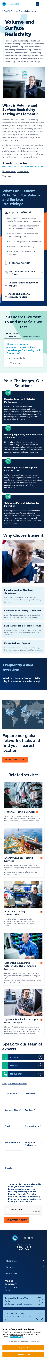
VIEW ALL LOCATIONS (15, 760)
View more (6, 176)
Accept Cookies (23, 1354)
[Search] (37, 4)
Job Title (29, 1110)
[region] (23, 1340)
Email (7, 1126)
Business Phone (32, 1126)
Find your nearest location (14, 1083)
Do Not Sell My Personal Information (23, 1342)
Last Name (30, 1093)
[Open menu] (43, 4)
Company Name (12, 1110)
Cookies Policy (16, 1337)
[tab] (13, 335)
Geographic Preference (30, 1143)
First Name (10, 1093)
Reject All (23, 1348)
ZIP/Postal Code (12, 1142)
